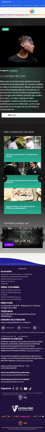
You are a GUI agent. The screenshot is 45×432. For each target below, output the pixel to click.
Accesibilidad (23, 336)
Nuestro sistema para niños (11, 279)
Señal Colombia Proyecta (11, 297)
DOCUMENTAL (9, 244)
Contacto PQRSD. (33, 350)
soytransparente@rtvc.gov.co (12, 381)
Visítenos (4, 284)
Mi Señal (4, 295)
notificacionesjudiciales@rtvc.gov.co (15, 375)
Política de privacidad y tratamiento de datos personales (22, 332)
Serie (9, 16)
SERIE (5, 29)
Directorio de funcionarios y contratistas (16, 274)
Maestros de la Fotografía (32, 5)
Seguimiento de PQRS (24, 360)
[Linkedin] (13, 70)
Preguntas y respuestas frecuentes (14, 276)
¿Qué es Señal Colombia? (11, 290)
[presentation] (4, 178)
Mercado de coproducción (11, 299)
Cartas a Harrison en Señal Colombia (11, 5)
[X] (16, 70)
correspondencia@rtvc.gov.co (29, 348)
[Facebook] (11, 70)
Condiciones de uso (8, 336)
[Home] (33, 11)
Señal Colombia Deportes (11, 292)
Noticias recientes (8, 281)
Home (2, 16)
